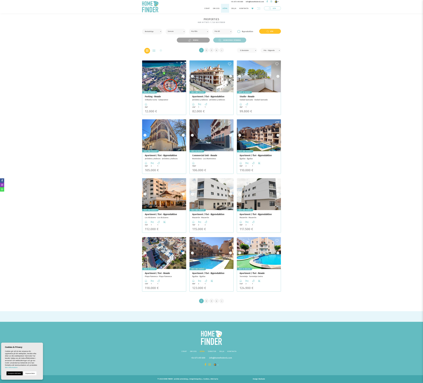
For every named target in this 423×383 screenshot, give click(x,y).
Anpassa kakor (30, 373)
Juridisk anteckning (181, 379)
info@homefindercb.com (255, 2)
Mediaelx (261, 379)
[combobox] (152, 31)
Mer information (11, 367)
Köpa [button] (225, 8)
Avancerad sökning (232, 40)
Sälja (233, 8)
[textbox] (154, 31)
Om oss (216, 8)
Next (184, 76)
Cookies (206, 379)
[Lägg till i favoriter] (183, 63)
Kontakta (244, 8)
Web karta (214, 379)
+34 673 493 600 (237, 2)
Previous (144, 76)
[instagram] (271, 1)
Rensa (195, 40)
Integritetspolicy (195, 379)
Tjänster (212, 351)
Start (207, 8)
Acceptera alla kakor (14, 373)
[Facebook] (267, 1)
